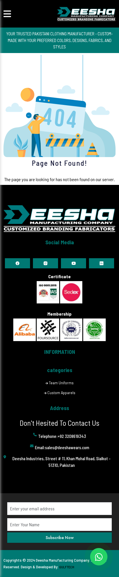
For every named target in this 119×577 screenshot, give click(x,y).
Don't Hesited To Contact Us (59, 422)
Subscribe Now (60, 537)
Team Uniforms (61, 382)
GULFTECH (66, 567)
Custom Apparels (61, 392)
